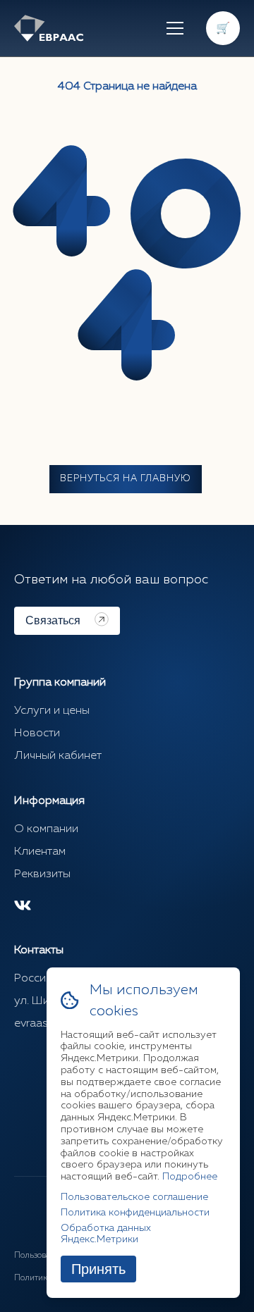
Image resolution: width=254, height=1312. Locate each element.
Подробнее (189, 1177)
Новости (37, 733)
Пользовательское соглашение (134, 1197)
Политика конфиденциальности (135, 1213)
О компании (46, 829)
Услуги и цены (52, 711)
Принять (98, 1269)
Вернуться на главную (125, 478)
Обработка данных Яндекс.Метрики (106, 1233)
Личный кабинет (58, 756)
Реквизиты (42, 874)
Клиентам (40, 852)
